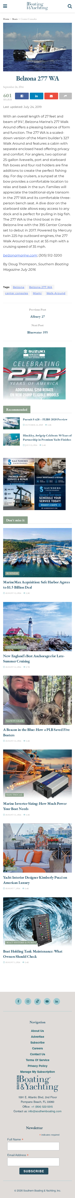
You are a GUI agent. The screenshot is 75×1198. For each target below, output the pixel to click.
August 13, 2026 (13, 593)
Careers (37, 1048)
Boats (15, 19)
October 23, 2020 (34, 424)
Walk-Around (55, 293)
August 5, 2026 (12, 962)
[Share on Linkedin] (37, 96)
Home (6, 19)
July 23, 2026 (31, 445)
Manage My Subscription (37, 1071)
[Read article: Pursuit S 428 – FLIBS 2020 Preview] (11, 423)
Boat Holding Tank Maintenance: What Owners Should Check (32, 954)
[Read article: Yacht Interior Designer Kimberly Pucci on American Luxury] (37, 848)
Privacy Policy (38, 1066)
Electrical (14, 794)
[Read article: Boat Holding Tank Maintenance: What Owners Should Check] (37, 922)
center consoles (16, 293)
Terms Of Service (37, 1060)
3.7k (27, 667)
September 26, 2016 (13, 87)
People (11, 868)
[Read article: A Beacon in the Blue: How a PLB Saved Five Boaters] (37, 700)
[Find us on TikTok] (37, 1001)
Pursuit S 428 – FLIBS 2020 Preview (45, 419)
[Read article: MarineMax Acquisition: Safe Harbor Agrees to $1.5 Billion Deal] (37, 552)
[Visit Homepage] (37, 6)
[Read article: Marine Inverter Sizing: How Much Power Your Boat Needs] (37, 774)
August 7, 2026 (12, 888)
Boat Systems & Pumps (21, 942)
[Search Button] (70, 6)
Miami (37, 293)
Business (12, 573)
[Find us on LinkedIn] (56, 1001)
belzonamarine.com (20, 255)
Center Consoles (29, 19)
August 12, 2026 (13, 667)
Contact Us (37, 1054)
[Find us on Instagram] (28, 1001)
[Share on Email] (51, 96)
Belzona (18, 287)
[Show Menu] (5, 6)
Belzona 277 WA (40, 287)
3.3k (49, 424)
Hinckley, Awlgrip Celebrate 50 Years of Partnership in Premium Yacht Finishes (47, 437)
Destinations (15, 647)
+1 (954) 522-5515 (42, 1106)
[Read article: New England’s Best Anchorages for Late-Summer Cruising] (37, 626)
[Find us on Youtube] (47, 1001)
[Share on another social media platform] (65, 96)
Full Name (15, 1139)
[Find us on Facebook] (18, 1001)
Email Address (18, 1155)
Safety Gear (14, 721)
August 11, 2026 (13, 814)
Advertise (37, 1036)
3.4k (43, 445)
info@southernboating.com (44, 1111)
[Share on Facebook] (22, 96)
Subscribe (37, 1042)
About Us (37, 1030)
